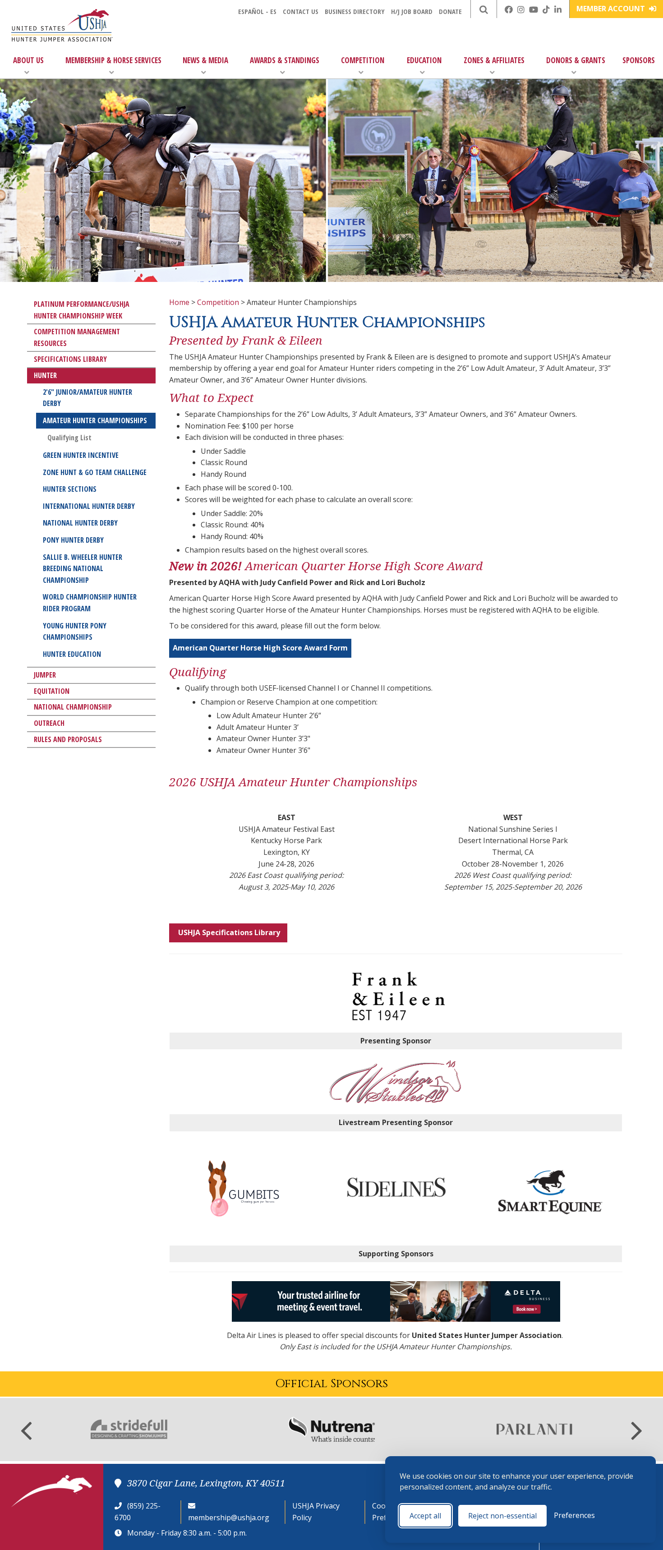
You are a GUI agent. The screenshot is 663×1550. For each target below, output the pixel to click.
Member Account (611, 9)
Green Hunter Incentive (81, 455)
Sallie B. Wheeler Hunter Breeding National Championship (82, 568)
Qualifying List (69, 438)
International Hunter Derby (89, 506)
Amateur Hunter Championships (95, 420)
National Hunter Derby (80, 523)
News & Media (205, 60)
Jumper (45, 675)
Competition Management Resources (77, 337)
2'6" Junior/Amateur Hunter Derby (87, 398)
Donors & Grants (575, 60)
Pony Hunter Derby (73, 540)
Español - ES (257, 11)
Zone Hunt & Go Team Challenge (95, 472)
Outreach (49, 723)
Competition (362, 60)
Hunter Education (72, 654)
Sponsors (638, 60)
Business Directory (355, 11)
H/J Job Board (412, 11)
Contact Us (300, 11)
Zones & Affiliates (494, 60)
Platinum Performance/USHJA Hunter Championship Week (81, 310)
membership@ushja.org (228, 1517)
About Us (28, 60)
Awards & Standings (284, 60)
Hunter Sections (70, 489)
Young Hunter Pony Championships (74, 631)
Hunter (45, 375)
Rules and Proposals (68, 739)
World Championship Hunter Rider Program (90, 603)
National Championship (73, 707)
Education (424, 60)
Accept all (425, 1516)
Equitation (51, 691)
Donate (450, 11)
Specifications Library (70, 359)
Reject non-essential (502, 1516)
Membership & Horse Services (113, 60)
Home (179, 302)
